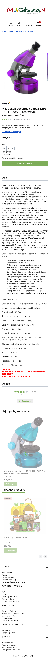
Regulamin (6, 575)
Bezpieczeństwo (8, 577)
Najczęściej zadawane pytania (13, 582)
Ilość (3, 144)
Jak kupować (7, 573)
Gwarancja (6, 630)
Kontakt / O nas (8, 643)
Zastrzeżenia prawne (10, 645)
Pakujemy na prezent (10, 597)
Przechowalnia (7, 618)
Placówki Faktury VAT (10, 647)
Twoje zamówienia (9, 611)
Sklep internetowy (22, 656)
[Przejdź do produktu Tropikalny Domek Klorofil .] (25, 516)
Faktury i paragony (9, 580)
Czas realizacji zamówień (11, 601)
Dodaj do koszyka (25, 163)
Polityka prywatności (10, 620)
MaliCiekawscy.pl (7, 31)
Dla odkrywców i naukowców (26, 31)
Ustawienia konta (8, 616)
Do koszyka (10, 484)
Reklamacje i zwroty (9, 633)
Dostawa (5, 594)
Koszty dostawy (8, 599)
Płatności (5, 592)
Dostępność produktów (11, 650)
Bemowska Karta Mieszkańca (13, 613)
